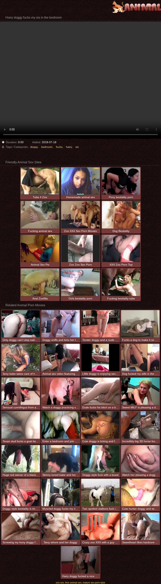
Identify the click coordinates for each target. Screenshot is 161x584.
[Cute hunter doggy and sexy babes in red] (140, 492)
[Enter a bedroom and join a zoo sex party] (60, 424)
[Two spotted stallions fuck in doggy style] (100, 492)
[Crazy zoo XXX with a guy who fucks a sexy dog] (100, 526)
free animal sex (73, 582)
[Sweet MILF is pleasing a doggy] (140, 391)
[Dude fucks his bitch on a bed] (100, 391)
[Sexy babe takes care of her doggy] (21, 357)
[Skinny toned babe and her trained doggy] (60, 458)
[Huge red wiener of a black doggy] (21, 458)
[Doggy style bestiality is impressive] (21, 492)
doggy (34, 146)
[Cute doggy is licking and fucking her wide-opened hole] (100, 424)
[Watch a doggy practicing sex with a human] (60, 391)
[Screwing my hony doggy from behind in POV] (21, 526)
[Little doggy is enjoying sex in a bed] (100, 357)
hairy (69, 146)
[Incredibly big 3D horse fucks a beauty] (140, 424)
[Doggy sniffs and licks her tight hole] (60, 323)
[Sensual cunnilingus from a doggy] (21, 391)
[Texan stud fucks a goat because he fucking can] (21, 424)
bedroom (46, 146)
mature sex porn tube (94, 582)
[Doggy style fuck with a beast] (100, 458)
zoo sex (60, 582)
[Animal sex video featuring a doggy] (60, 357)
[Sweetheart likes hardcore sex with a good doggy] (140, 526)
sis (77, 146)
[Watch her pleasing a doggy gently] (140, 458)
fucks (59, 146)
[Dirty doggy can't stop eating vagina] (21, 323)
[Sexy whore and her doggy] (60, 526)
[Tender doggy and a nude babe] (100, 323)
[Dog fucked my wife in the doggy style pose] (140, 357)
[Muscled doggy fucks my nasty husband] (60, 492)
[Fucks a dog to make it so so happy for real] (140, 323)
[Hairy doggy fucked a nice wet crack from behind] (80, 559)
